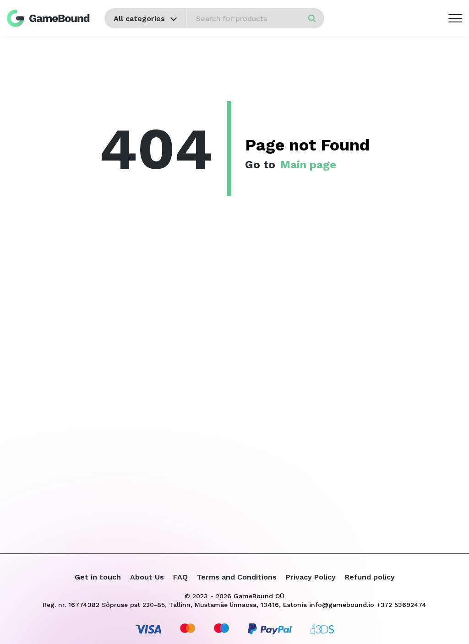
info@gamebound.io (341, 604)
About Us (147, 577)
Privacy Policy (311, 577)
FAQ (180, 577)
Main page (308, 164)
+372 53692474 (401, 604)
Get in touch (98, 577)
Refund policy (370, 577)
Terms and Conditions (237, 577)
